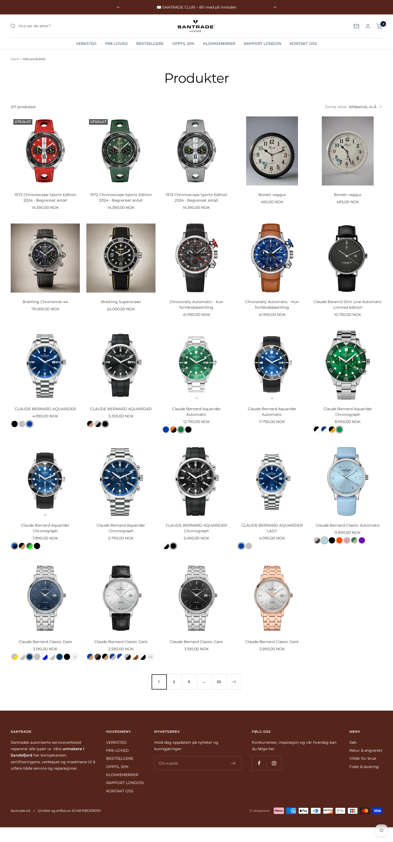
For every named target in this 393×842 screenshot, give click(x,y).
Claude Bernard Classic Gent (121, 641)
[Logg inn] (367, 26)
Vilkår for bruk (362, 758)
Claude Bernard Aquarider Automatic (196, 411)
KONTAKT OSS (303, 43)
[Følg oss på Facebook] (259, 763)
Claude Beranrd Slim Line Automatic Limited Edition (348, 304)
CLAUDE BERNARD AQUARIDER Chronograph (196, 528)
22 (219, 682)
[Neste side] (233, 681)
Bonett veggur (272, 194)
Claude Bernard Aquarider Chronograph (347, 411)
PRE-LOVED (116, 43)
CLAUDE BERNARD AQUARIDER (45, 408)
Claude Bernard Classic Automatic (348, 525)
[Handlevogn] (379, 26)
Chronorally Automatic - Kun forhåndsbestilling (196, 304)
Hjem (15, 59)
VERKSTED (86, 43)
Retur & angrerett (365, 750)
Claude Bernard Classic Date (45, 641)
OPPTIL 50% (183, 43)
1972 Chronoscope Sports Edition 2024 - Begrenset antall (45, 197)
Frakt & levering (364, 766)
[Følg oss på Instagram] (274, 763)
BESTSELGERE (150, 43)
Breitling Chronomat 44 (45, 301)
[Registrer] (233, 763)
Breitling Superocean (121, 301)
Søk (352, 742)
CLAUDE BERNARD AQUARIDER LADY (272, 528)
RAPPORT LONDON (262, 43)
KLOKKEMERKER (219, 43)
